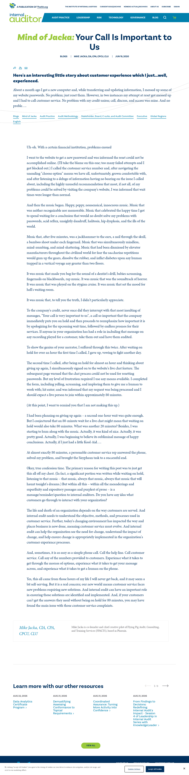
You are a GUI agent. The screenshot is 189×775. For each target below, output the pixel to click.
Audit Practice (61, 17)
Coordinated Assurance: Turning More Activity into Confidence (105, 706)
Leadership (83, 17)
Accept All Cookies (155, 769)
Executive (142, 116)
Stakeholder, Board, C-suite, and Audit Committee (107, 116)
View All (90, 745)
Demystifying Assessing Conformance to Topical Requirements (64, 707)
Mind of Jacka (29, 116)
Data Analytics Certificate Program (22, 704)
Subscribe (166, 7)
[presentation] (148, 685)
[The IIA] (28, 6)
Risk (99, 17)
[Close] (184, 768)
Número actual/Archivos (136, 7)
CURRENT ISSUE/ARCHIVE (110, 7)
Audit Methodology (68, 116)
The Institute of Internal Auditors (81, 7)
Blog (155, 17)
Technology (116, 17)
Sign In (177, 7)
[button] (154, 686)
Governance (137, 17)
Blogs (16, 116)
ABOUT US (154, 7)
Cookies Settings (134, 769)
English (17, 121)
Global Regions (158, 116)
